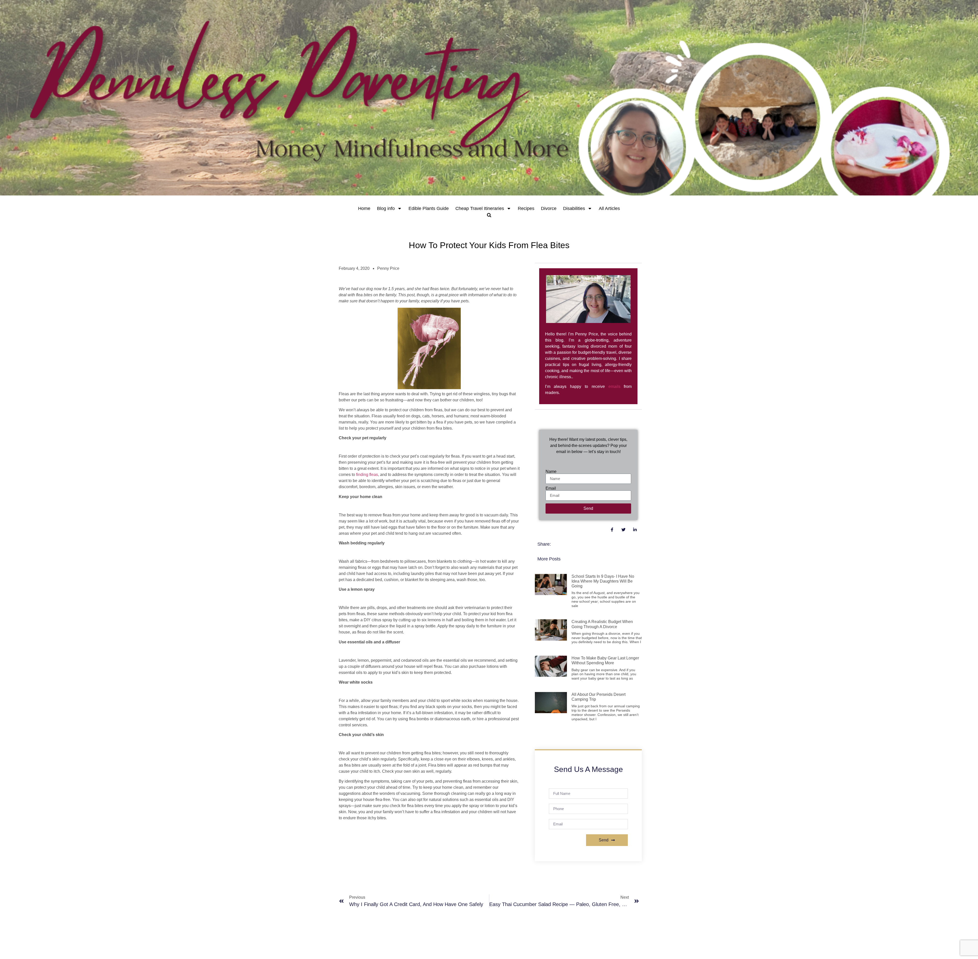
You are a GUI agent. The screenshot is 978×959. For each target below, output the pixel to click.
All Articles (609, 208)
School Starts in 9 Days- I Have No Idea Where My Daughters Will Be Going (603, 581)
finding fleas (367, 474)
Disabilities (574, 208)
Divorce (548, 208)
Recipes (526, 208)
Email (551, 488)
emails (614, 386)
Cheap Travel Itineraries (479, 208)
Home (364, 208)
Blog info (386, 208)
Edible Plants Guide (429, 208)
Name (551, 472)
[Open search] (489, 215)
